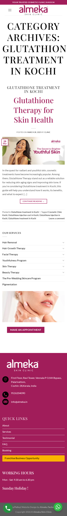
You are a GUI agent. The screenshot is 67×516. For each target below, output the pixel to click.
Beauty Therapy (10, 272)
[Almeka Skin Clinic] (33, 10)
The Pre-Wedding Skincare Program (21, 278)
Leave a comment (57, 218)
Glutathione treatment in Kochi (33, 89)
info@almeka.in (19, 401)
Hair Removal (9, 242)
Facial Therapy (10, 254)
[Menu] (10, 10)
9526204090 (18, 393)
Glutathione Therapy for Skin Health (34, 109)
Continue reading (34, 201)
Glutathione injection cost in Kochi (23, 215)
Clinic (47, 132)
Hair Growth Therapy (13, 248)
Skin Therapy (9, 266)
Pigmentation (9, 284)
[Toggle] (63, 242)
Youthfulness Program (14, 260)
